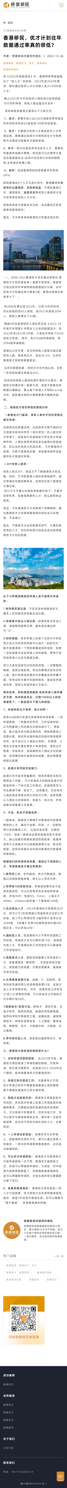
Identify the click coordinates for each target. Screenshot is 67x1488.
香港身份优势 (14, 1279)
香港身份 (42, 63)
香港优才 (8, 1384)
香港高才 (8, 1412)
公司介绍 (8, 1448)
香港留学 (8, 1427)
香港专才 (52, 1279)
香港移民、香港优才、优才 (18, 63)
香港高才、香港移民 (17, 1272)
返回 (10, 22)
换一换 (60, 1256)
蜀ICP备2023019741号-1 (33, 1483)
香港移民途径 (11, 69)
